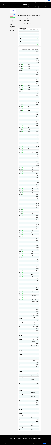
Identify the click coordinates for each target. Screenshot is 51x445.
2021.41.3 (20, 207)
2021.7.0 (20, 272)
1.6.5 (19, 362)
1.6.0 (19, 381)
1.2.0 (19, 425)
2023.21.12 (20, 110)
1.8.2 (20, 41)
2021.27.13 (20, 234)
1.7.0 (19, 356)
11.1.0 (19, 299)
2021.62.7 (20, 167)
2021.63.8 (20, 165)
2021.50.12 (20, 190)
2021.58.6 (20, 175)
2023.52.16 (20, 51)
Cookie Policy (33, 443)
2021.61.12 (20, 169)
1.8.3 (19, 324)
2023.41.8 (20, 72)
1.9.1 (20, 35)
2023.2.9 (20, 146)
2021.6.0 (20, 274)
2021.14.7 (20, 259)
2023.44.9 (20, 66)
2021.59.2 (20, 173)
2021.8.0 (20, 270)
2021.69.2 (20, 154)
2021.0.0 (20, 289)
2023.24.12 (20, 104)
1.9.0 (19, 313)
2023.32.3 (20, 89)
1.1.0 (19, 427)
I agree (45, 443)
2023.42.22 (20, 70)
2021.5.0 (20, 276)
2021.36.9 (20, 217)
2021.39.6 (20, 211)
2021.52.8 (20, 186)
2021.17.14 (20, 253)
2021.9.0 (20, 268)
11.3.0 (20, 293)
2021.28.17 (20, 232)
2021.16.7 (20, 255)
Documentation (35, 438)
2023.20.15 (20, 112)
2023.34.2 (20, 85)
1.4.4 (19, 398)
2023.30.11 (20, 93)
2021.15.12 (20, 257)
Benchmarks (30, 438)
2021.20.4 (20, 247)
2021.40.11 (20, 209)
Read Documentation (12, 19)
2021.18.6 (20, 251)
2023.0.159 (20, 150)
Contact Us (39, 438)
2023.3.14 (20, 144)
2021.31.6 (20, 226)
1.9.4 (20, 30)
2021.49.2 (20, 192)
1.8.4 (20, 38)
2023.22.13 (20, 108)
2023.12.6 (20, 127)
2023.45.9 (20, 64)
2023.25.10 (20, 102)
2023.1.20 (20, 148)
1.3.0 (19, 417)
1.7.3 (19, 343)
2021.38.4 (20, 213)
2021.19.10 (20, 249)
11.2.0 (20, 295)
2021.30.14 (20, 228)
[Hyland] (12, 438)
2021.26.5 (20, 236)
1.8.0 (20, 44)
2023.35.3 (20, 83)
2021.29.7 (20, 230)
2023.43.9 (20, 68)
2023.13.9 (20, 125)
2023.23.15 (20, 106)
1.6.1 (19, 377)
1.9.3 (20, 32)
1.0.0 (19, 429)
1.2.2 (19, 421)
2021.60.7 (20, 171)
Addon (11, 24)
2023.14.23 (20, 123)
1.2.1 (19, 423)
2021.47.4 (20, 196)
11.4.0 (19, 291)
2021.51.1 (20, 188)
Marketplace (19, 9)
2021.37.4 (20, 215)
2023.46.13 (20, 62)
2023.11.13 (20, 129)
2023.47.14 (20, 60)
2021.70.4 (20, 152)
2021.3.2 (20, 280)
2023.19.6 (20, 114)
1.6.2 (19, 373)
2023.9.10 (20, 133)
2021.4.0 (20, 278)
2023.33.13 (20, 87)
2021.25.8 (20, 238)
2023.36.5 (20, 81)
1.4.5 (19, 394)
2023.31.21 (20, 91)
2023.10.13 (20, 131)
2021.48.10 (20, 194)
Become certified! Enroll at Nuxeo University (22, 438)
